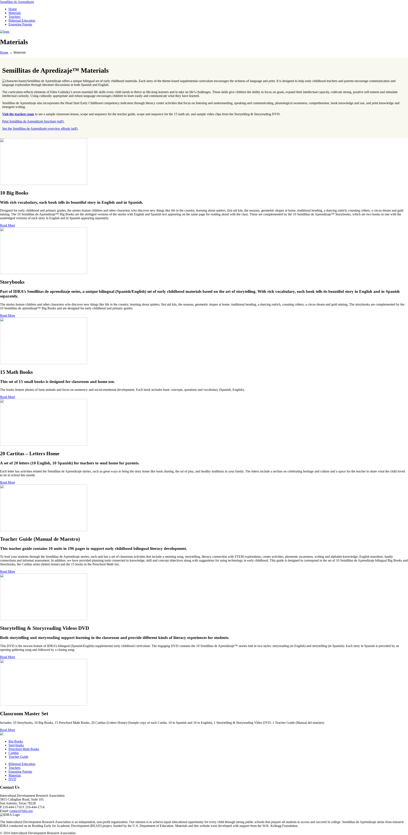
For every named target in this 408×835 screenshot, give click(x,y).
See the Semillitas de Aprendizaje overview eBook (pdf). (40, 128)
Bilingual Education (21, 764)
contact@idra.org (21, 811)
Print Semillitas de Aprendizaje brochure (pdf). (33, 121)
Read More (7, 225)
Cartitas (13, 753)
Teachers (14, 768)
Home (4, 52)
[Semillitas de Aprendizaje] (4, 31)
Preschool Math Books (23, 749)
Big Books (15, 741)
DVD (12, 779)
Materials (14, 775)
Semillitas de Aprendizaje (17, 2)
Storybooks (16, 745)
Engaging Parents (20, 771)
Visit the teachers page (18, 114)
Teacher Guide (18, 756)
